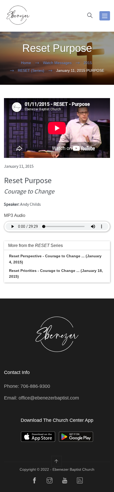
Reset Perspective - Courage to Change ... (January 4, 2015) (55, 259)
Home (26, 63)
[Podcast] (79, 482)
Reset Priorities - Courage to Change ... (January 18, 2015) (56, 273)
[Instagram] (49, 482)
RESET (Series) (31, 70)
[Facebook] (34, 482)
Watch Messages (57, 63)
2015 (88, 63)
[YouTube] (64, 482)
